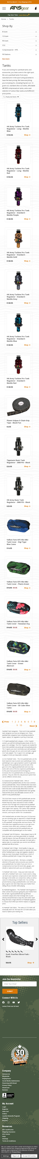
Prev (6, 721)
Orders (4, 1114)
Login (4, 1107)
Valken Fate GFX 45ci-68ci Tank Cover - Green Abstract (17, 663)
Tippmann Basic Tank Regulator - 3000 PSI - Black (18, 461)
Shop (30, 963)
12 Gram (5, 36)
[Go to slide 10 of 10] (3, 939)
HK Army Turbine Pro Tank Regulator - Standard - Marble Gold (18, 254)
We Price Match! (12, 2)
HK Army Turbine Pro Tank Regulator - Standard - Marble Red (18, 380)
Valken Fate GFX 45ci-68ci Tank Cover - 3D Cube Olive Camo (18, 705)
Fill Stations (6, 54)
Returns (5, 1120)
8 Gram (4, 32)
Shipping (5, 1118)
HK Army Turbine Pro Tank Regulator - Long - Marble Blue (18, 128)
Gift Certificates (7, 1129)
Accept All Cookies (29, 1156)
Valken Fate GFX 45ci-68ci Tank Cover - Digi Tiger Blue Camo (17, 542)
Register (5, 1109)
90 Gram (5, 41)
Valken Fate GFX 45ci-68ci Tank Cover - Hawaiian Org (18, 622)
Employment (6, 1078)
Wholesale (5, 1076)
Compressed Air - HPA (10, 50)
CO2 (3, 45)
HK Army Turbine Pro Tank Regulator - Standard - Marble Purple (18, 212)
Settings (6, 1156)
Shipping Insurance (8, 1132)
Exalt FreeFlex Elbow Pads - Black (18, 955)
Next (32, 725)
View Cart (5, 1111)
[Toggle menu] (4, 8)
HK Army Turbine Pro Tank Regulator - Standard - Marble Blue (18, 338)
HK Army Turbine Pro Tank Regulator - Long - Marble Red (18, 170)
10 (21, 725)
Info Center (6, 1134)
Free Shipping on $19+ (25, 2)
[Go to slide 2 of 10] (37, 939)
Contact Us (6, 1074)
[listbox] (12, 96)
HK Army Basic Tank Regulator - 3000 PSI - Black (18, 501)
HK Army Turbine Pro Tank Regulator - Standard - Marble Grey (18, 296)
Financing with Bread (9, 1083)
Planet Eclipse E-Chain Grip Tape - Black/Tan (18, 421)
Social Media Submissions (11, 1081)
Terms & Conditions (9, 1141)
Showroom (5, 1087)
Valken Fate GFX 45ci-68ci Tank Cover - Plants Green (18, 583)
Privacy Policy (7, 1085)
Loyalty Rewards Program (11, 1116)
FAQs (4, 1136)
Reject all (16, 1156)
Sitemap (5, 1139)
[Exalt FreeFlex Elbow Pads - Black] (20, 938)
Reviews (5, 1090)
